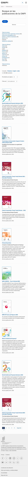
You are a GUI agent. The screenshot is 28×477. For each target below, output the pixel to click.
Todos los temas (6, 32)
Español (4, 50)
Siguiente (19, 428)
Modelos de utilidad (6, 41)
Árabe (3, 46)
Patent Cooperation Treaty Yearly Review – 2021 (14, 210)
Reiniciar (14, 24)
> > (4, 430)
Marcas (3, 38)
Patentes (10, 71)
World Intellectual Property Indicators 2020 (12, 375)
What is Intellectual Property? (9, 338)
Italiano (3, 53)
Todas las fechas (6, 64)
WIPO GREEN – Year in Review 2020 (11, 281)
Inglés (14, 71)
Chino (3, 60)
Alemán (4, 47)
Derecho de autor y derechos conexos (11, 33)
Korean (3, 56)
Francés (4, 51)
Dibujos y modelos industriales (9, 36)
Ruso (3, 59)
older (18, 71)
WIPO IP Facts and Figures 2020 (10, 314)
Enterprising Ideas (6, 242)
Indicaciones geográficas (8, 35)
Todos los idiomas (6, 44)
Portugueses (5, 57)
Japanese (4, 54)
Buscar (5, 21)
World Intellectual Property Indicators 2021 (12, 103)
